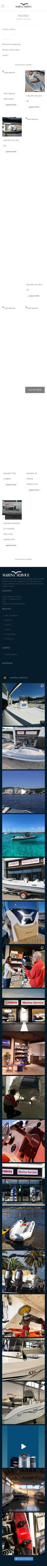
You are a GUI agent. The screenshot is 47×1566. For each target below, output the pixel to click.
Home (19, 19)
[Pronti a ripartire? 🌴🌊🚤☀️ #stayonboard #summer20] (23, 1272)
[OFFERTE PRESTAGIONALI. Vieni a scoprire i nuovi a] (23, 922)
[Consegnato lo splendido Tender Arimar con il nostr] (23, 1228)
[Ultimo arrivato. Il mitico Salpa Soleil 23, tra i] (23, 748)
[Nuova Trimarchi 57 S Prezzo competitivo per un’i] (23, 1403)
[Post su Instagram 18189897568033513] (23, 1446)
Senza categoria (10, 50)
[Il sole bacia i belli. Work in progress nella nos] (23, 1490)
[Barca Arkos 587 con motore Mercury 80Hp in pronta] (23, 704)
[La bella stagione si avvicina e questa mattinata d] (23, 1315)
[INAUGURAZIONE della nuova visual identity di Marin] (23, 1010)
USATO (5, 55)
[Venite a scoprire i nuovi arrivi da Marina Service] (23, 1097)
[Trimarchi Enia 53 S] (23, 1359)
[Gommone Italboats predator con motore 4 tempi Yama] (23, 879)
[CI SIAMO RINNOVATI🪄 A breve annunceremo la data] (23, 1053)
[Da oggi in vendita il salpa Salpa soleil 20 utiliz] (23, 835)
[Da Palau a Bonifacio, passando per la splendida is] (23, 791)
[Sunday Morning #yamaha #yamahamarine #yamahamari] (23, 1141)
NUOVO (5, 39)
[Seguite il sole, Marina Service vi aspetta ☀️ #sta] (23, 1184)
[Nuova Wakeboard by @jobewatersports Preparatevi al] (23, 1534)
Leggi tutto (11, 105)
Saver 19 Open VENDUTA (32, 478)
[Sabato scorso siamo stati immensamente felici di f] (23, 966)
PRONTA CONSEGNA (11, 44)
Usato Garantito (11, 654)
